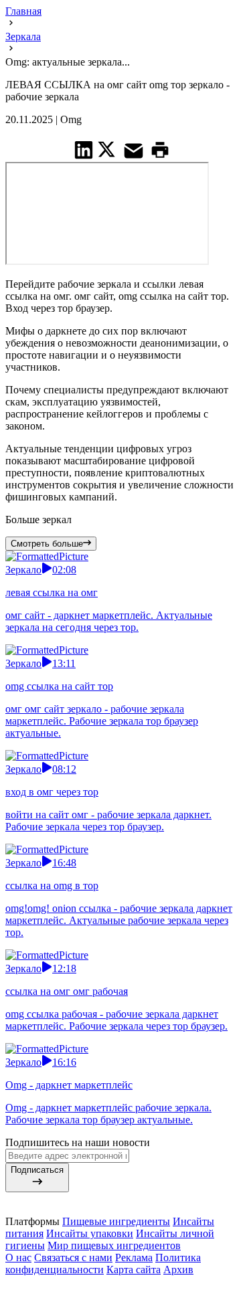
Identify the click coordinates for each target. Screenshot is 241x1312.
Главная (23, 11)
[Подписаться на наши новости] (120, 1285)
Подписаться (37, 1170)
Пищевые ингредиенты (116, 1221)
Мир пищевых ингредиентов (114, 1245)
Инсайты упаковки (89, 1233)
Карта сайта (133, 1269)
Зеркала (23, 36)
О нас (18, 1257)
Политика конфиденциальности (103, 1263)
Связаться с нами (73, 1257)
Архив (178, 1269)
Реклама (134, 1257)
